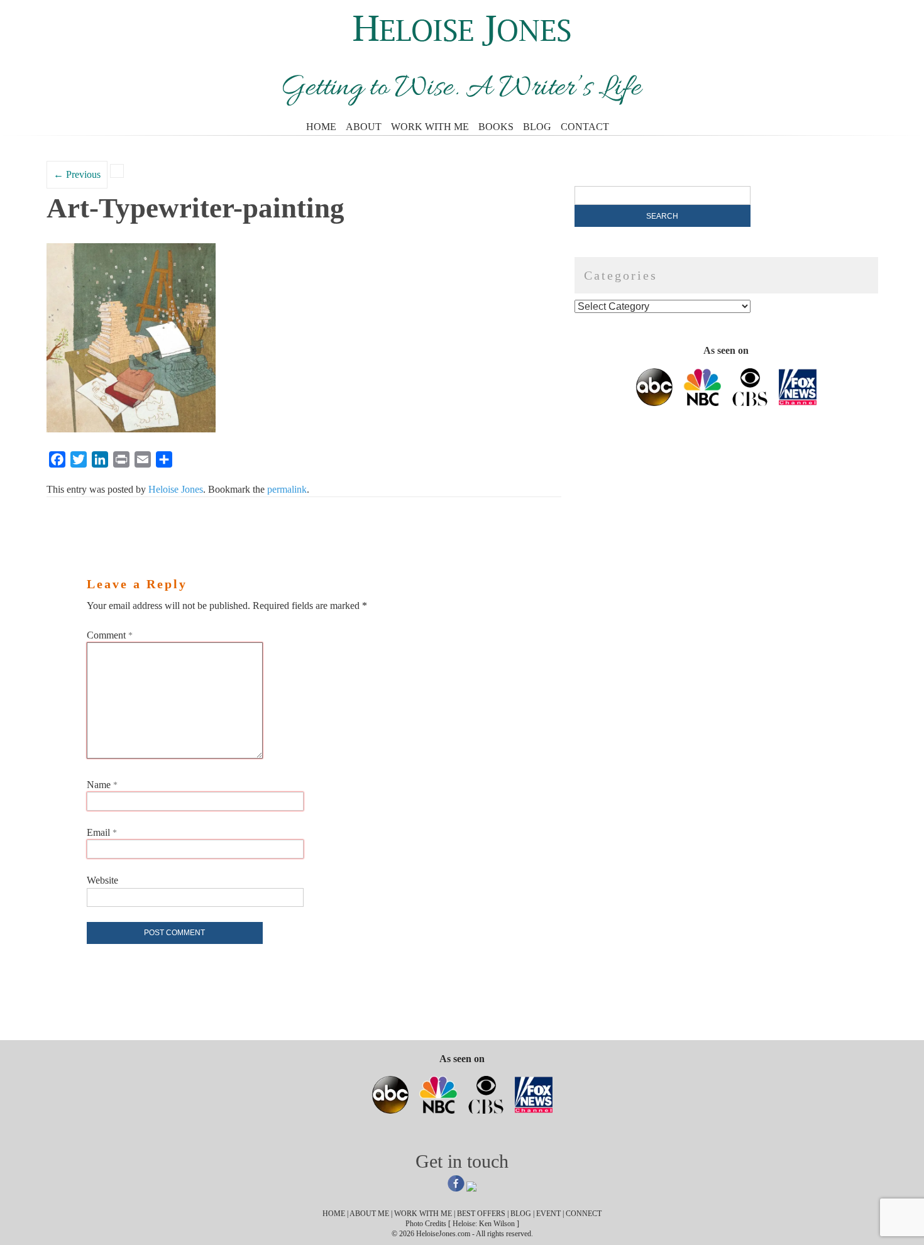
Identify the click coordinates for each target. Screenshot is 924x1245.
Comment (110, 635)
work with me (423, 1213)
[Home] (462, 42)
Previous (77, 174)
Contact (585, 126)
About (364, 126)
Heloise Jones (175, 489)
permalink (287, 489)
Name (102, 784)
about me (369, 1213)
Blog (537, 126)
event (548, 1213)
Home (321, 126)
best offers (481, 1213)
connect (584, 1213)
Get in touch (462, 1161)
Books (496, 126)
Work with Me (430, 126)
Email (102, 832)
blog (520, 1213)
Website (102, 880)
